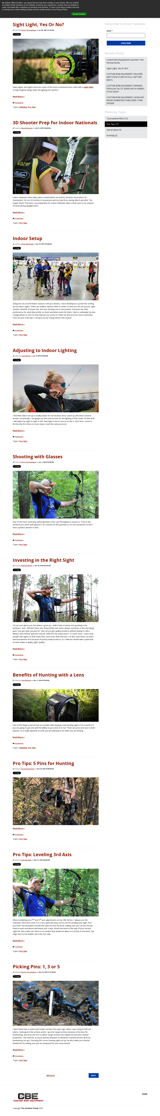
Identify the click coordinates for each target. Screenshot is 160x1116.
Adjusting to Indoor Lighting (45, 350)
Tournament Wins (117, 118)
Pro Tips (32, 107)
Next (93, 1075)
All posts (50, 1075)
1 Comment (18, 947)
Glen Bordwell (26, 860)
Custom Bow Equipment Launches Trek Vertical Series (125, 61)
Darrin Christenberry (28, 30)
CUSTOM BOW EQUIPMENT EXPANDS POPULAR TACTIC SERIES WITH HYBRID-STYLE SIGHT (126, 88)
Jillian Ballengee (27, 244)
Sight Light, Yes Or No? (38, 24)
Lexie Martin (25, 356)
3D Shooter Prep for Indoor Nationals (55, 123)
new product (114, 129)
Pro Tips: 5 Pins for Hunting (43, 763)
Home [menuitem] (144, 1094)
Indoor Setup (27, 238)
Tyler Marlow (26, 680)
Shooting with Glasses (37, 457)
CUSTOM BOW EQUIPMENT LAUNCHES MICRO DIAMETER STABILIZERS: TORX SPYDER (125, 100)
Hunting (23, 107)
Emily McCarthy (26, 128)
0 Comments (18, 103)
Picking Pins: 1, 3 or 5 (36, 967)
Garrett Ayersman (27, 769)
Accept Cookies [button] (79, 14)
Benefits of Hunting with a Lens (48, 675)
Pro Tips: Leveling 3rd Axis (42, 854)
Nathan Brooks (26, 566)
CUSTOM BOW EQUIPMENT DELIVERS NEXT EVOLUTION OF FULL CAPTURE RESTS (125, 77)
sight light (88, 87)
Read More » (18, 96)
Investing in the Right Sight (43, 560)
